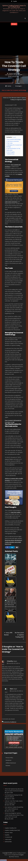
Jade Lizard (8, 839)
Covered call (8, 837)
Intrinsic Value (9, 832)
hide (14, 137)
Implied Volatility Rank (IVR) (12, 830)
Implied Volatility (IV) (10, 828)
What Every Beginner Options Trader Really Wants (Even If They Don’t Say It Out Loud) (14, 815)
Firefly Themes (15, 856)
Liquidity (7, 835)
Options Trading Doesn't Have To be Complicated (14, 6)
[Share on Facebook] (7, 547)
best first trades (15, 512)
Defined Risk (8, 841)
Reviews (8, 765)
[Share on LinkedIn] (12, 547)
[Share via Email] (16, 547)
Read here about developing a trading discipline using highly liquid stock (13, 542)
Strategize (18, 86)
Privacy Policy (9, 757)
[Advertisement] (14, 40)
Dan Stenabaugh (14, 76)
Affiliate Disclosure (11, 763)
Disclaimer (8, 760)
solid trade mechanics (11, 202)
